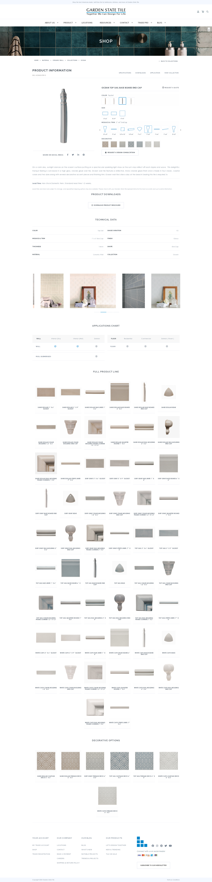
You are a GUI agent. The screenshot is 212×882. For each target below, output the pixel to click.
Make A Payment (64, 854)
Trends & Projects (89, 858)
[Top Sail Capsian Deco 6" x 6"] (131, 144)
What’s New (86, 850)
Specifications (125, 73)
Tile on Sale (111, 854)
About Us (50, 23)
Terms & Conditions (173, 880)
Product (68, 23)
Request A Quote (171, 88)
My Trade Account (40, 845)
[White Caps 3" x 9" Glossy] (114, 113)
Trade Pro (143, 23)
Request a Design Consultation (121, 152)
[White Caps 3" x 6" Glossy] (105, 113)
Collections (72, 60)
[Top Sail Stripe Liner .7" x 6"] (114, 129)
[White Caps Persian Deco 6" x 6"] (122, 113)
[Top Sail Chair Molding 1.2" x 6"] (131, 129)
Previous (100, 130)
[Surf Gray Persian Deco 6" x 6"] (122, 144)
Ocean (83, 60)
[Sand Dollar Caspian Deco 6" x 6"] (105, 144)
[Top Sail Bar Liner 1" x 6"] (156, 129)
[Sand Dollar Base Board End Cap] (105, 101)
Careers (60, 858)
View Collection (171, 73)
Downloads (140, 73)
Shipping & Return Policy (68, 863)
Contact (124, 23)
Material (45, 60)
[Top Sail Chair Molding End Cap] (105, 129)
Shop (34, 850)
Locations (87, 23)
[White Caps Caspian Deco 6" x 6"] (148, 144)
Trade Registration (41, 854)
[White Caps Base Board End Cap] (131, 101)
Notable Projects (89, 854)
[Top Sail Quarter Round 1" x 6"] (165, 129)
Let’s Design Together (116, 845)
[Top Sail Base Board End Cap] (122, 101)
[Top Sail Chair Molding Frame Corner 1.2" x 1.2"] (122, 129)
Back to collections (169, 61)
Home (36, 60)
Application (155, 73)
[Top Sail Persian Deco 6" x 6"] (139, 144)
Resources (105, 23)
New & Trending (113, 850)
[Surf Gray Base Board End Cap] (114, 101)
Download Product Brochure (107, 205)
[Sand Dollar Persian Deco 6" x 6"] (114, 144)
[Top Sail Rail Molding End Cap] (174, 129)
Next (180, 130)
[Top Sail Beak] (139, 129)
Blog (159, 23)
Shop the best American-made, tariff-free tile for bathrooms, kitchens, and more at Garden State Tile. (106, 2)
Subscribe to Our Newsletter (153, 865)
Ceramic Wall (58, 60)
